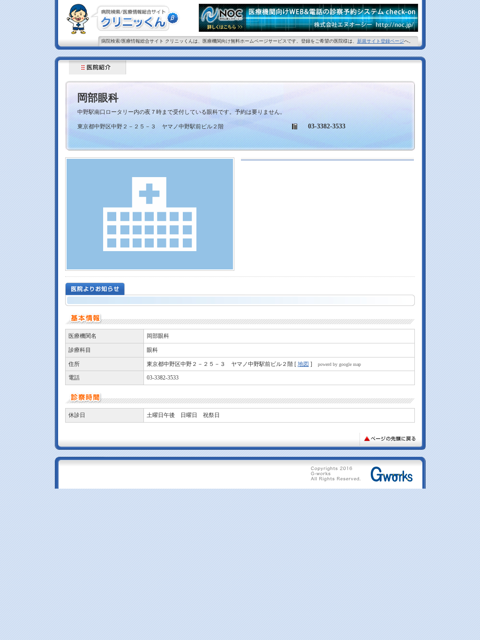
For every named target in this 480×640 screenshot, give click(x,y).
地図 (303, 364)
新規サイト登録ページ (380, 41)
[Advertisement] (179, 475)
